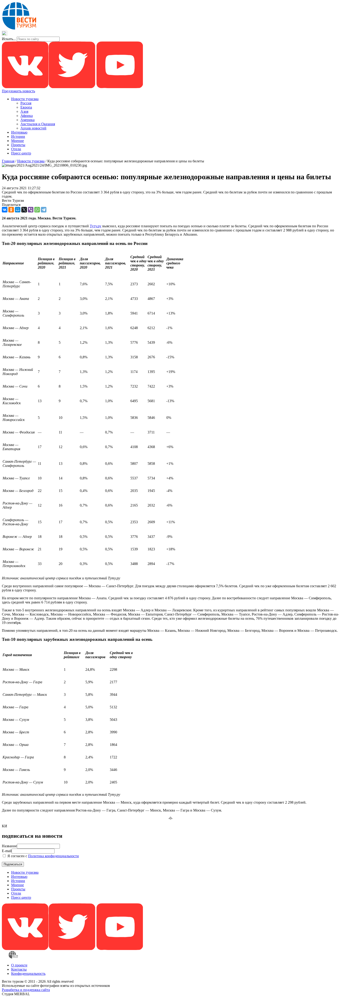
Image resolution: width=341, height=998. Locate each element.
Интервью (19, 132)
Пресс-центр (21, 153)
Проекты (18, 145)
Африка (26, 116)
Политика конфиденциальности (53, 856)
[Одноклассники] (11, 209)
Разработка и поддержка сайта (26, 990)
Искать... (9, 39)
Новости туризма (25, 99)
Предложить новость (18, 91)
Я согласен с (42, 856)
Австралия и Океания (37, 124)
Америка (27, 120)
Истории (18, 136)
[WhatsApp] (37, 209)
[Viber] (30, 209)
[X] (24, 209)
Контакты (19, 969)
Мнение (17, 141)
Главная (8, 161)
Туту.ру (95, 226)
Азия (24, 111)
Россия (25, 103)
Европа (26, 107)
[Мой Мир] (17, 209)
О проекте (19, 965)
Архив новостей (33, 128)
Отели (16, 149)
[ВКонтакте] (4, 209)
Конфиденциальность (28, 974)
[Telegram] (43, 209)
